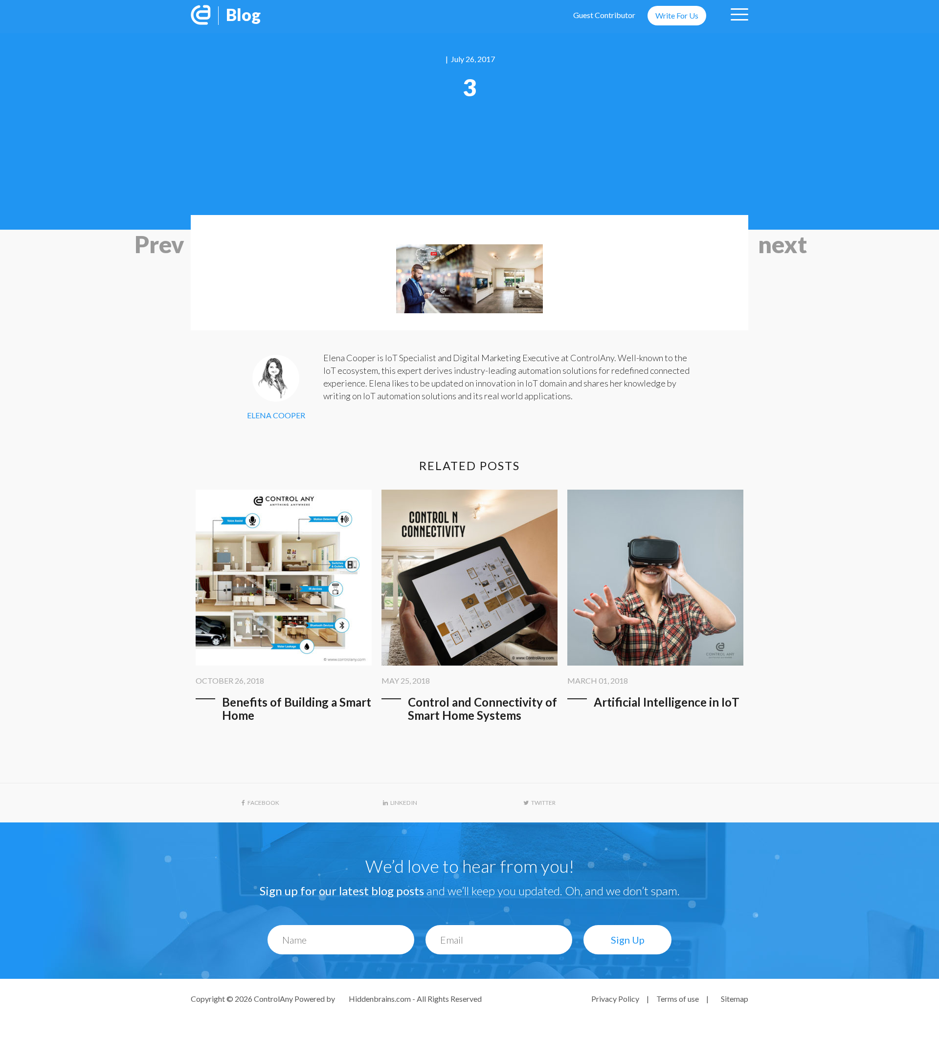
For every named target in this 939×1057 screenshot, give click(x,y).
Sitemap (734, 998)
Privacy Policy (615, 998)
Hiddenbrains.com (380, 998)
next (782, 244)
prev (159, 244)
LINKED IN (403, 802)
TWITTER (543, 802)
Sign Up (628, 940)
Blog (243, 14)
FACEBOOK (263, 802)
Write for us (676, 15)
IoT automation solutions (409, 395)
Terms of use (677, 998)
